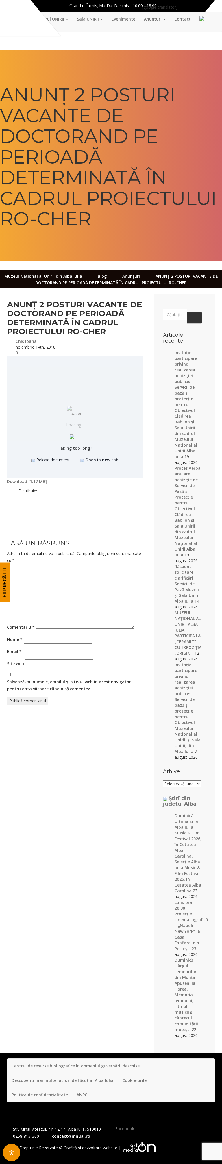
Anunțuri (153, 19)
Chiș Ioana (26, 341)
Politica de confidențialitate (40, 1095)
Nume (15, 639)
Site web (15, 663)
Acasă (21, 19)
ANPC (82, 1095)
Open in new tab (101, 459)
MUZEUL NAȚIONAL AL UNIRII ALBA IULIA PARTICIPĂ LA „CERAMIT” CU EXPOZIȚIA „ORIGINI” (188, 633)
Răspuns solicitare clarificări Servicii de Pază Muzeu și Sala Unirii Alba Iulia (187, 584)
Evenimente (123, 19)
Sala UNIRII (88, 19)
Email (14, 651)
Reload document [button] (52, 459)
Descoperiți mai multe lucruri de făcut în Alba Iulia (63, 1080)
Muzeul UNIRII (50, 19)
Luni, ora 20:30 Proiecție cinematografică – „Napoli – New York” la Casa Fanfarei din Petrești (191, 925)
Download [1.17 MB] (27, 481)
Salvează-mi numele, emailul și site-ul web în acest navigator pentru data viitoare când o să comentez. (69, 685)
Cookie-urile (134, 1080)
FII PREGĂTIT (5, 582)
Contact (182, 19)
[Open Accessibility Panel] (11, 1152)
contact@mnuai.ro (71, 1136)
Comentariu (21, 627)
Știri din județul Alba (179, 801)
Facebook (124, 1128)
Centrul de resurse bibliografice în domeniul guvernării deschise (76, 1066)
